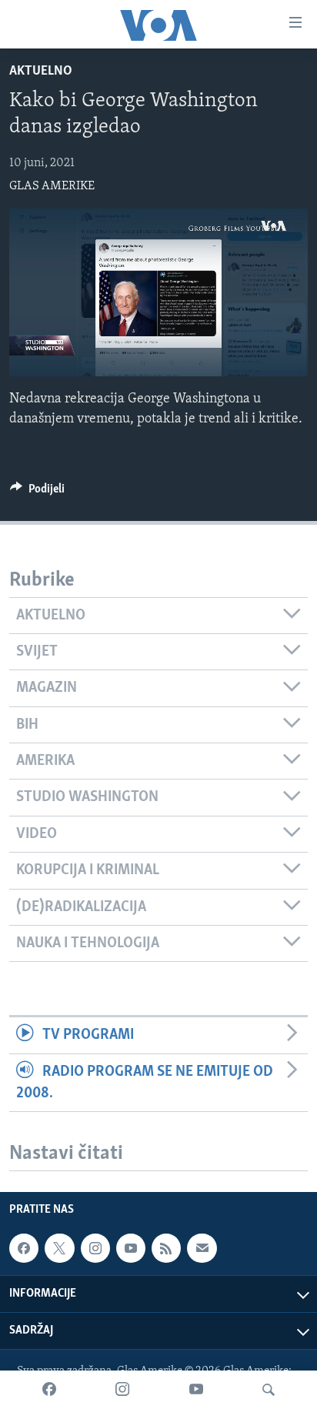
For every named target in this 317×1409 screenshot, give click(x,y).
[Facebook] (49, 1390)
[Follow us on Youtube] (130, 1248)
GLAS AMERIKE (52, 186)
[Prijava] (201, 1248)
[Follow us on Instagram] (95, 1248)
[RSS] (166, 1248)
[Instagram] (122, 1390)
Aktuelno (40, 71)
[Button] (37, 492)
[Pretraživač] (268, 1390)
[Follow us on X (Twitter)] (59, 1248)
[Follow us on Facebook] (23, 1248)
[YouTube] (196, 1390)
